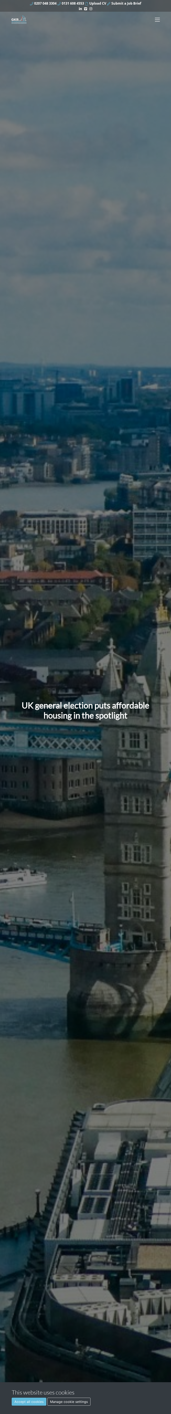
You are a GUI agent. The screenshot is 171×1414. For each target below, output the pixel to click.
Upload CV (97, 3)
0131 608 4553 (72, 3)
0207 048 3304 (45, 3)
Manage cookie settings (69, 1402)
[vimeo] (85, 8)
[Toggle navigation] (157, 19)
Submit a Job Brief (126, 3)
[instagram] (91, 8)
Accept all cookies (29, 1402)
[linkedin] (80, 8)
